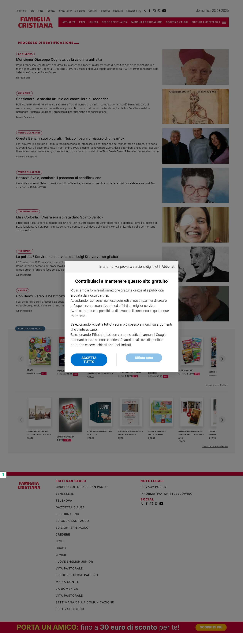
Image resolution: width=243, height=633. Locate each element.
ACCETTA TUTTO (88, 360)
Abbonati (168, 267)
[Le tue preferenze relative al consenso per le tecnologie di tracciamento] (3, 475)
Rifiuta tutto (144, 358)
